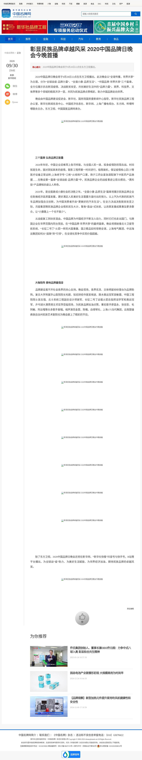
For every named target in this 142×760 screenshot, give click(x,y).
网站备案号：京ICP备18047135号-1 (61, 746)
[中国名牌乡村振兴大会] (117, 27)
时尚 (106, 4)
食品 (92, 4)
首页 (10, 39)
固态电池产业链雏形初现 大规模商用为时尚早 (96, 673)
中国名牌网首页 (9, 4)
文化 (114, 4)
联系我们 (44, 735)
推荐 (28, 39)
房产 (121, 4)
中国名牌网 (9, 53)
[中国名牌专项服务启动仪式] (70, 27)
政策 (20, 4)
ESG (99, 4)
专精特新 (40, 4)
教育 (98, 39)
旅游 (85, 4)
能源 (128, 4)
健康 (78, 4)
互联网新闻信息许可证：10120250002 (34, 746)
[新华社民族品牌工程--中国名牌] (24, 27)
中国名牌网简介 (27, 735)
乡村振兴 (29, 4)
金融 (56, 4)
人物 (49, 4)
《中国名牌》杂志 (63, 735)
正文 (19, 53)
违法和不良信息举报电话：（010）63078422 (99, 735)
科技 (63, 4)
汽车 (70, 4)
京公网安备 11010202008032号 (111, 746)
